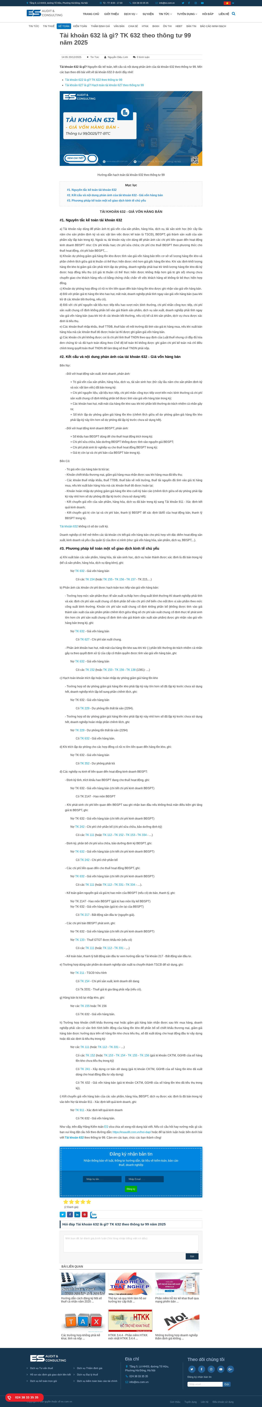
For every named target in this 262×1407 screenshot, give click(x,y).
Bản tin (191, 26)
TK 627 (84, 639)
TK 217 (84, 914)
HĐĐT (179, 26)
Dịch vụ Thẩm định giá (89, 1368)
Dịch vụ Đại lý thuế (87, 1374)
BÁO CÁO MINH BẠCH (213, 26)
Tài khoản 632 (69, 526)
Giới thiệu (111, 14)
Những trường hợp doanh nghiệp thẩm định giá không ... (176, 1337)
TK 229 (84, 708)
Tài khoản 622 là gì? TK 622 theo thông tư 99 (93, 79)
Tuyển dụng (186, 14)
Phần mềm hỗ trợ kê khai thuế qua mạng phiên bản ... (177, 1300)
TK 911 (79, 1110)
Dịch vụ (130, 14)
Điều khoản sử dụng (223, 1402)
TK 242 (79, 826)
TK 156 (119, 579)
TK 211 (79, 972)
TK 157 (131, 579)
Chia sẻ (133, 26)
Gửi (192, 1256)
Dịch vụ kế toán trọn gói (43, 1381)
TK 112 (107, 834)
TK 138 (131, 669)
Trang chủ (91, 14)
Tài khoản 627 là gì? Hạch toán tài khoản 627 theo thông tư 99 (104, 85)
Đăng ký (131, 1189)
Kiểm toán (80, 26)
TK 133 (79, 939)
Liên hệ (224, 14)
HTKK (145, 26)
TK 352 (84, 763)
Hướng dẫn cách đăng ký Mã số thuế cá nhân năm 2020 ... (81, 1300)
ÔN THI (167, 26)
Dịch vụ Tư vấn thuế (41, 1368)
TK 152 (90, 669)
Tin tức (164, 14)
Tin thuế (49, 26)
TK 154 (90, 579)
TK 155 (107, 579)
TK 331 (119, 884)
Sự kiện (148, 14)
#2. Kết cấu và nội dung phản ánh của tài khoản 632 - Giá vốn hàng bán (115, 195)
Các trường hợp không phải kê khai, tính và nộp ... (80, 1337)
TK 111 (89, 834)
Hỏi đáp (208, 14)
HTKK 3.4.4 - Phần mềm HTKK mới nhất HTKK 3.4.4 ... (128, 1337)
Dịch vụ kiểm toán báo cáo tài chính (96, 1381)
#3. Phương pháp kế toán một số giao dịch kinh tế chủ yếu (106, 200)
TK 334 (142, 834)
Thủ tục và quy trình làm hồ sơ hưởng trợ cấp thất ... (127, 1300)
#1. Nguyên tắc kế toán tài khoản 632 (92, 189)
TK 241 (85, 1069)
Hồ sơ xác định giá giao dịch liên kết (50, 1374)
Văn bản (119, 26)
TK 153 (107, 669)
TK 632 (79, 571)
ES (106, 1126)
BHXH (155, 26)
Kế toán (63, 26)
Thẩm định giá (100, 26)
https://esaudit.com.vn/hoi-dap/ (132, 1132)
